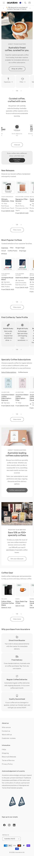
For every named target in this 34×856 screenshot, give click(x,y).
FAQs (4, 749)
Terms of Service (8, 760)
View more (17, 230)
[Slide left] (13, 91)
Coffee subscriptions (17, 490)
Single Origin (20, 248)
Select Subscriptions (8, 372)
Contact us (6, 731)
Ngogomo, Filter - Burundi (22, 200)
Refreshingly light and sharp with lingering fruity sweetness (22, 335)
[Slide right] (21, 91)
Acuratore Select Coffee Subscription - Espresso (7, 397)
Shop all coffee (17, 69)
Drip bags (22, 251)
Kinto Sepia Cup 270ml (21, 602)
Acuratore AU (19, 852)
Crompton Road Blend (7, 278)
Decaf (3, 251)
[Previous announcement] (3, 8)
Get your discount (17, 559)
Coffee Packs (12, 251)
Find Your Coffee (17, 160)
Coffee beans (23, 372)
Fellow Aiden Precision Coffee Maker (7, 603)
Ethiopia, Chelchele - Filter (7, 200)
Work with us (7, 734)
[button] (4, 3)
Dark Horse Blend (22, 278)
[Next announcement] (30, 8)
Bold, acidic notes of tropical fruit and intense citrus (8, 335)
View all (17, 145)
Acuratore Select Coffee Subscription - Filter (22, 397)
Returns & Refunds (9, 757)
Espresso (7, 82)
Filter (21, 82)
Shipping (5, 753)
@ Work (4, 254)
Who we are (6, 727)
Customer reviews (9, 738)
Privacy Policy (7, 764)
